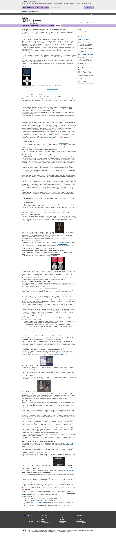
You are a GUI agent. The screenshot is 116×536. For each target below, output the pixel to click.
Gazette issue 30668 (62, 244)
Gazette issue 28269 (66, 317)
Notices (32, 14)
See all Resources (82, 81)
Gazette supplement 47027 (55, 96)
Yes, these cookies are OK (29, 7)
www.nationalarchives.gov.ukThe (46, 505)
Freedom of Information (81, 522)
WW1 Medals (51, 25)
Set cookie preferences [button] (44, 7)
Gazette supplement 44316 (50, 92)
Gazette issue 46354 (50, 112)
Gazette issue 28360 (27, 339)
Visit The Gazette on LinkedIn (28, 515)
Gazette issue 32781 (55, 254)
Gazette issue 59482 (70, 487)
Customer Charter (80, 521)
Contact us (78, 519)
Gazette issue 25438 (48, 236)
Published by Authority (85, 22)
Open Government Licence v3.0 (49, 530)
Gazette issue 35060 (27, 49)
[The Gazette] (31, 20)
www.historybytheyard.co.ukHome (39, 502)
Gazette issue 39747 (55, 371)
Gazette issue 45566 (66, 212)
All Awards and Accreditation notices (30, 25)
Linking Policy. (69, 531)
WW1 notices (43, 25)
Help (49, 14)
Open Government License (61, 398)
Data (44, 14)
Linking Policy (62, 517)
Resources (58, 25)
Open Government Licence (24, 531)
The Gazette (44, 515)
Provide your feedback (26, 11)
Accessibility (61, 522)
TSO (32, 521)
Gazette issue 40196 (61, 354)
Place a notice (25, 14)
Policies (61, 515)
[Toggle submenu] (28, 14)
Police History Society (35, 494)
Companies (38, 14)
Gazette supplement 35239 (51, 288)
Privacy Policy (62, 519)
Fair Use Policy (62, 521)
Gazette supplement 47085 (56, 407)
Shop (54, 14)
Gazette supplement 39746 (52, 89)
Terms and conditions (46, 522)
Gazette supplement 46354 (47, 94)
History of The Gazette (46, 517)
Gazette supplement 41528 (50, 91)
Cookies (43, 521)
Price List (43, 519)
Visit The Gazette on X (31, 515)
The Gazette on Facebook (25, 515)
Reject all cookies (90, 7)
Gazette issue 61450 (57, 349)
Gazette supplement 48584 (46, 154)
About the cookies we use (55, 7)
